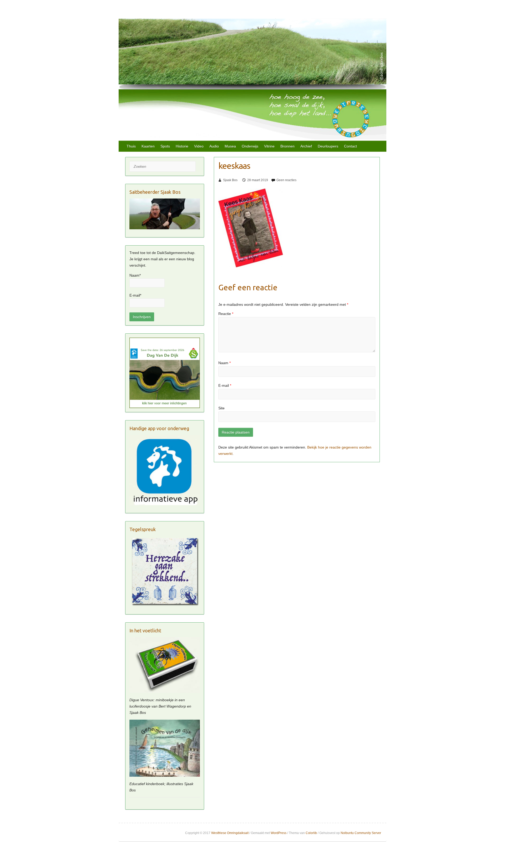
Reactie (225, 314)
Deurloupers (328, 146)
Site (221, 408)
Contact (350, 146)
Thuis (131, 146)
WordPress (278, 833)
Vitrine (269, 146)
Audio (214, 146)
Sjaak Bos (230, 180)
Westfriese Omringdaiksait (230, 833)
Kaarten (148, 146)
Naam (224, 363)
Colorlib (311, 833)
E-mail (224, 385)
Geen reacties (286, 180)
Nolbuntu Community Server (361, 833)
